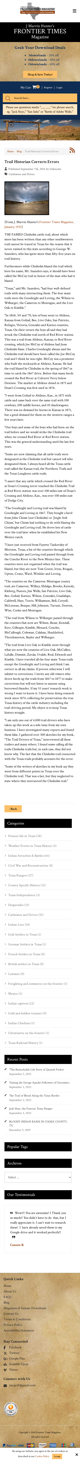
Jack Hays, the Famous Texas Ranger (30, 1109)
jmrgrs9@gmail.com (22, 1385)
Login (59, 87)
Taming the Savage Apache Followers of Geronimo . (40, 1083)
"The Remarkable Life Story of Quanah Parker (36, 1070)
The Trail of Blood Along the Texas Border (34, 1096)
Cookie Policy (42, 1456)
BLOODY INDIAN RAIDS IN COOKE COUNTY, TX (38, 1124)
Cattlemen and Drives (22, 174)
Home (10, 151)
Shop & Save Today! (40, 74)
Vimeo (13, 1370)
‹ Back (13, 809)
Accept (57, 1456)
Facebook (15, 1347)
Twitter (14, 1353)
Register (48, 87)
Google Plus (17, 1359)
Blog (19, 151)
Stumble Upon (18, 1364)
